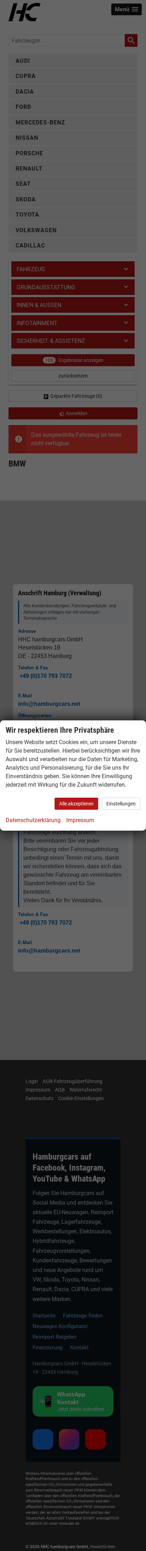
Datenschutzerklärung (33, 820)
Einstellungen (121, 804)
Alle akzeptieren (76, 804)
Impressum (80, 820)
